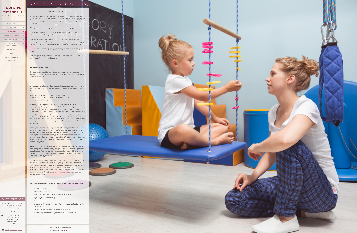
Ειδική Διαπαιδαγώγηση (11, 35)
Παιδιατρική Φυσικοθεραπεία (11, 45)
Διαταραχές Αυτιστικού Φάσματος (11, 59)
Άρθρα (11, 54)
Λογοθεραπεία (11, 31)
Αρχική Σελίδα (11, 23)
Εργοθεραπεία (11, 27)
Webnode (64, 230)
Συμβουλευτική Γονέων (11, 39)
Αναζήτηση (86, 4)
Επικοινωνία (11, 50)
